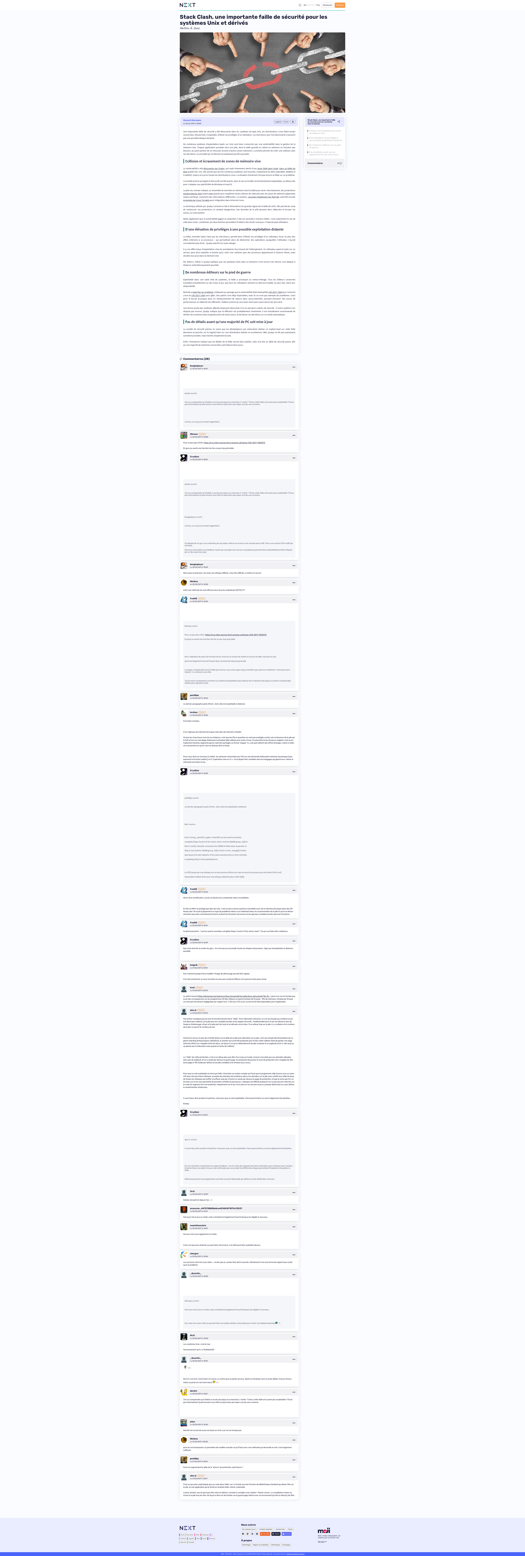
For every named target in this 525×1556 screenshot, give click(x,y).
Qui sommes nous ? (249, 1529)
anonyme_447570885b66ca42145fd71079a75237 (216, 1208)
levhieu (194, 712)
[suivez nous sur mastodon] (247, 1534)
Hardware (205, 1535)
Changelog (286, 1545)
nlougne (194, 1253)
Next (198, 1538)
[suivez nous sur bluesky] (243, 1534)
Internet (183, 1538)
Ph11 (192, 1335)
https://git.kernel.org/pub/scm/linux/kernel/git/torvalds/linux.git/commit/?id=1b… (234, 996)
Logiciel (191, 1538)
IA (212, 1535)
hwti (192, 987)
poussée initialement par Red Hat (263, 196)
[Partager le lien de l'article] (339, 122)
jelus (192, 1421)
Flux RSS (266, 1534)
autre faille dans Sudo (267, 168)
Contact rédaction (266, 1529)
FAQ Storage (275, 1545)
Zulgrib (193, 965)
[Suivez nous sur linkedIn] (257, 1534)
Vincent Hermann (192, 120)
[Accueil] (188, 5)
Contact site (280, 1529)
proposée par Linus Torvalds (196, 200)
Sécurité (183, 1542)
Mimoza (194, 434)
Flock (197, 1535)
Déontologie (246, 1545)
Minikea (194, 581)
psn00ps (194, 695)
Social (204, 1538)
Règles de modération (261, 1545)
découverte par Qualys (213, 168)
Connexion (327, 5)
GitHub (277, 1534)
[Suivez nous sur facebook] (252, 1534)
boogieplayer (196, 366)
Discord (288, 1534)
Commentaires (315, 163)
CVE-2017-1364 (275, 292)
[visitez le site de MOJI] (324, 1532)
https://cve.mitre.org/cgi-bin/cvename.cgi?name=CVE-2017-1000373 (234, 443)
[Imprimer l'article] (292, 122)
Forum (290, 1529)
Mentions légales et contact (295, 1554)
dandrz (193, 1391)
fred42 (193, 598)
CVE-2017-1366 (198, 295)
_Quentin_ (195, 1273)
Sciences (212, 1538)
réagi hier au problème (202, 292)
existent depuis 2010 (192, 193)
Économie (189, 1535)
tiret (192, 1191)
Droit (182, 1535)
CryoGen (194, 456)
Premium (340, 5)
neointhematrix (198, 1225)
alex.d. (193, 1010)
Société (191, 1542)
